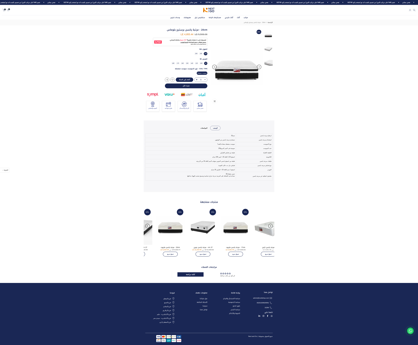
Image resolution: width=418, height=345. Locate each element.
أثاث (238, 17)
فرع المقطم (167, 298)
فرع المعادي (167, 306)
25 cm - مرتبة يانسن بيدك (193, 247)
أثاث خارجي (229, 17)
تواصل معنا (203, 310)
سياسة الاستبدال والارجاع (231, 299)
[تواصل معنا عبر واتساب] (410, 331)
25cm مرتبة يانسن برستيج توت (161, 247)
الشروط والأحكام (234, 313)
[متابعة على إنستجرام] (263, 316)
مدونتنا (205, 306)
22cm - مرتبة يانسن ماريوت (259, 247)
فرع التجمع (167, 302)
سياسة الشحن (235, 310)
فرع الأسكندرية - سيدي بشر (162, 318)
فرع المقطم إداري (165, 322)
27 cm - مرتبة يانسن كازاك (226, 247)
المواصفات (204, 128)
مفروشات (187, 17)
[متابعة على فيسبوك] (268, 316)
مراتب (246, 17)
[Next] (214, 67)
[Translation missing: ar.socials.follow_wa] (272, 316)
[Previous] (259, 67)
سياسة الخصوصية (234, 302)
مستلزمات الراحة (215, 17)
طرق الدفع (236, 306)
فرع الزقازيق (167, 310)
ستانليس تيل (200, 17)
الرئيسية (270, 22)
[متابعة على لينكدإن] (259, 316)
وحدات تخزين (175, 17)
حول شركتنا (203, 299)
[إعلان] (398, 2)
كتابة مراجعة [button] (190, 274)
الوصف (215, 128)
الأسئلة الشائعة (202, 302)
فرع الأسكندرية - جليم (164, 314)
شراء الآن (186, 85)
